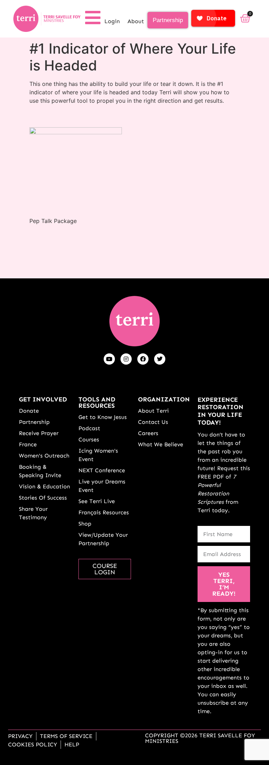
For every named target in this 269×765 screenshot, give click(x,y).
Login (112, 21)
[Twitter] (159, 359)
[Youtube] (109, 359)
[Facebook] (143, 359)
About (135, 21)
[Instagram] (126, 359)
